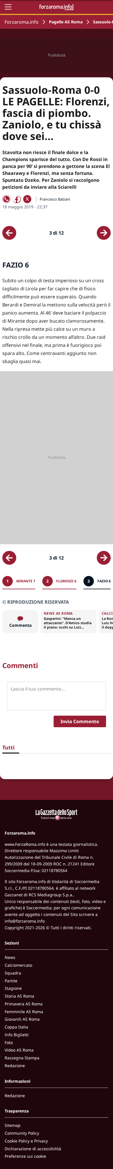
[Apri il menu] (8, 6)
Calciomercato (18, 965)
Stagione (13, 988)
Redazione (15, 1065)
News (10, 957)
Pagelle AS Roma (66, 22)
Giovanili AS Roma (22, 1019)
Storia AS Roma (19, 996)
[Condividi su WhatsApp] (6, 199)
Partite (11, 980)
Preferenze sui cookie (25, 1156)
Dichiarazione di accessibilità (33, 1148)
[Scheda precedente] (9, 233)
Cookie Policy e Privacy (26, 1141)
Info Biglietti (17, 1034)
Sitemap (13, 1125)
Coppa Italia (16, 1027)
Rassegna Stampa (22, 1057)
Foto (9, 1042)
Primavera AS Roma (24, 1004)
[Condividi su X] (27, 199)
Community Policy (22, 1133)
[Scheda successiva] (104, 233)
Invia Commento (80, 721)
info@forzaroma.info (25, 921)
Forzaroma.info (22, 22)
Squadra (13, 973)
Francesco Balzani (55, 199)
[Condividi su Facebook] (17, 199)
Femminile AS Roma (24, 1011)
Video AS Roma (19, 1050)
